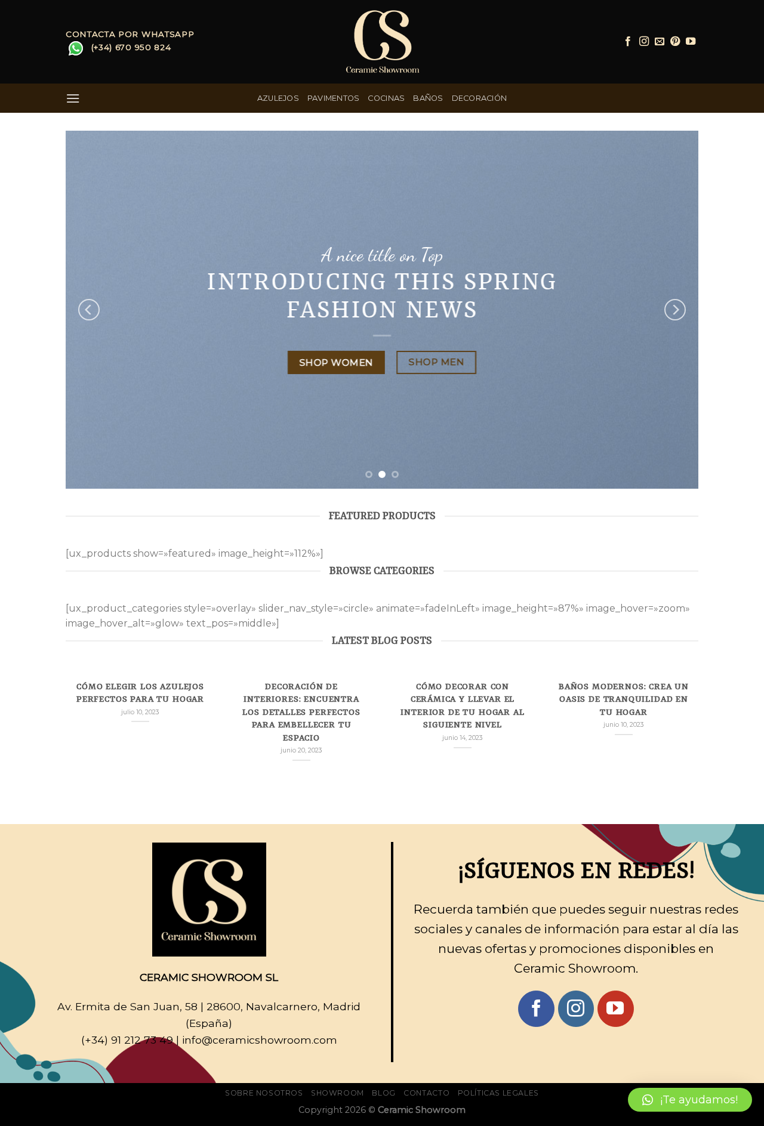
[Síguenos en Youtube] (690, 41)
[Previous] (89, 309)
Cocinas (386, 98)
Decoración (479, 98)
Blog (383, 1092)
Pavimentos (333, 98)
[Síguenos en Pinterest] (675, 41)
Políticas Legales (498, 1092)
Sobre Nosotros (264, 1092)
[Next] (675, 309)
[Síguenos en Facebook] (628, 41)
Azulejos (278, 98)
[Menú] (73, 98)
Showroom (337, 1092)
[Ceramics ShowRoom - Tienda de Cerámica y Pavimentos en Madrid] (382, 42)
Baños (428, 98)
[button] (690, 1100)
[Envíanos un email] (659, 41)
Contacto (426, 1092)
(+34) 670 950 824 (131, 47)
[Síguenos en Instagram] (644, 41)
